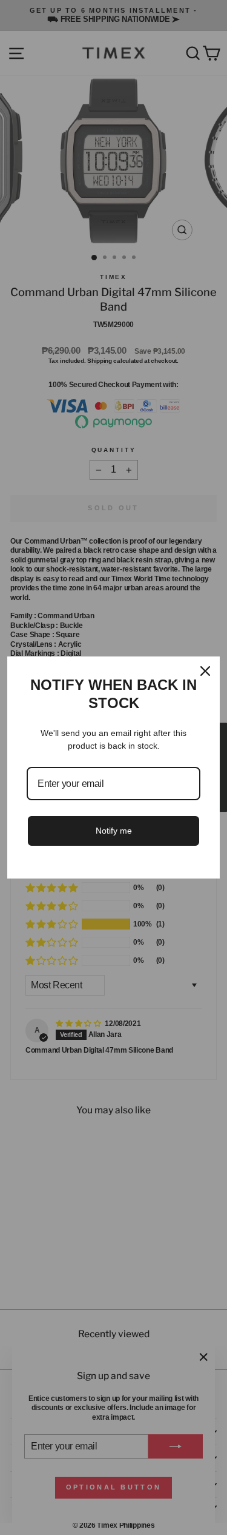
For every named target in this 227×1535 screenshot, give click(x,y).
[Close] (205, 671)
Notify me (114, 830)
